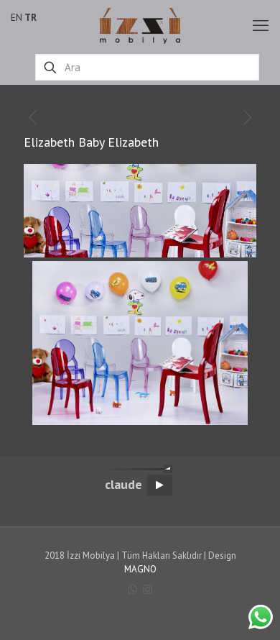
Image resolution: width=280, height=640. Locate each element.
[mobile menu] (260, 25)
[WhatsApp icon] (132, 589)
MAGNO (140, 569)
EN (16, 18)
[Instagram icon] (147, 589)
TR (30, 18)
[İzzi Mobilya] (140, 25)
